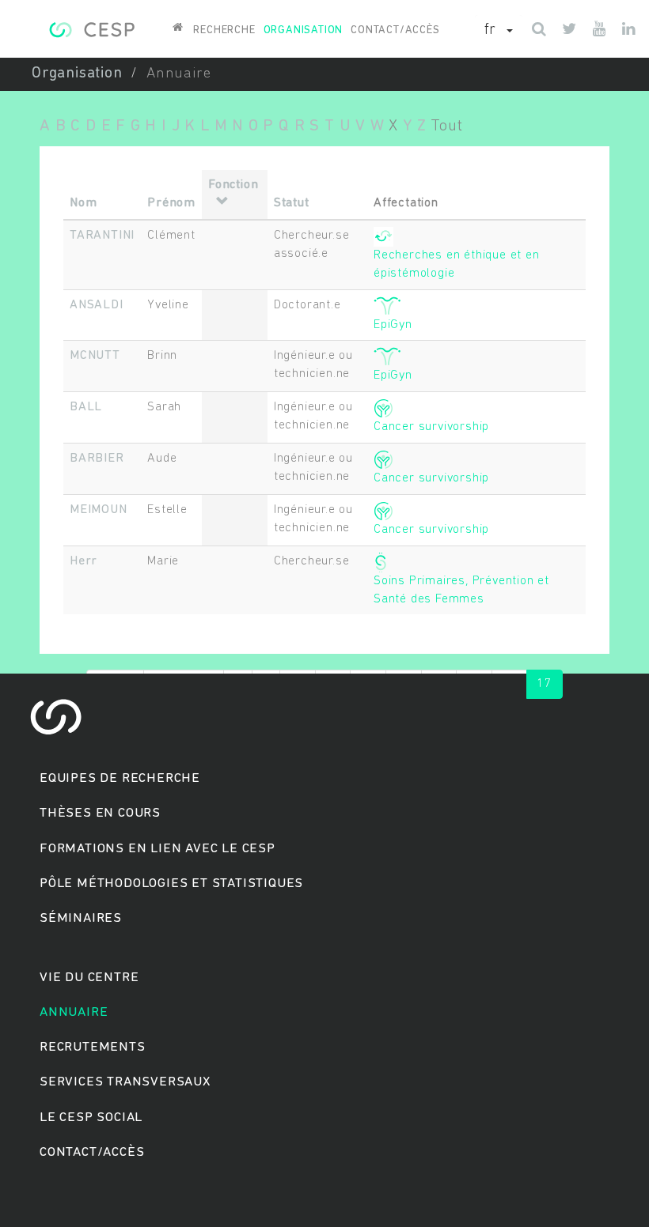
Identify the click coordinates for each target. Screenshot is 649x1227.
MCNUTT (95, 355)
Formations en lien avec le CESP (157, 848)
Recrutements (93, 1047)
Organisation (303, 30)
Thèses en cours (100, 813)
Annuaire (74, 1012)
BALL (86, 407)
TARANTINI (102, 235)
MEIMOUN (98, 510)
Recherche (224, 30)
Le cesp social (91, 1117)
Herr (83, 561)
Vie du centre (89, 977)
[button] (498, 31)
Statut (291, 203)
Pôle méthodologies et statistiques (171, 883)
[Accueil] (91, 27)
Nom (83, 203)
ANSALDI (96, 305)
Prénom (171, 203)
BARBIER (97, 458)
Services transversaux (125, 1082)
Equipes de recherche (120, 778)
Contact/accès (395, 30)
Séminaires (81, 918)
